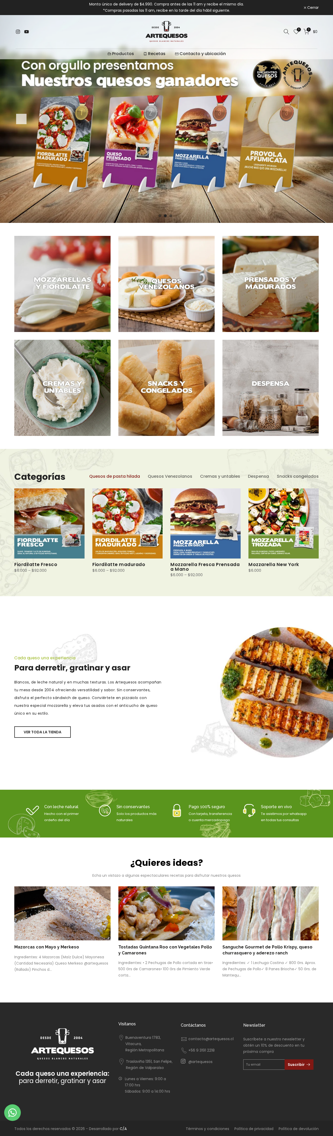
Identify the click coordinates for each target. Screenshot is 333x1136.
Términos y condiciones (207, 1128)
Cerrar (23, 7)
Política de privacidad (253, 1128)
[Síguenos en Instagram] (18, 32)
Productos (123, 54)
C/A (123, 1128)
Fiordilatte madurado (118, 564)
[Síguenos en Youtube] (26, 32)
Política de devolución (299, 1128)
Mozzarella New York (273, 564)
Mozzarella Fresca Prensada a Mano (205, 566)
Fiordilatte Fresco (35, 564)
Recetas (156, 54)
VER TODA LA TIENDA (42, 732)
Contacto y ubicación (203, 54)
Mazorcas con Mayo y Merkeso (46, 947)
